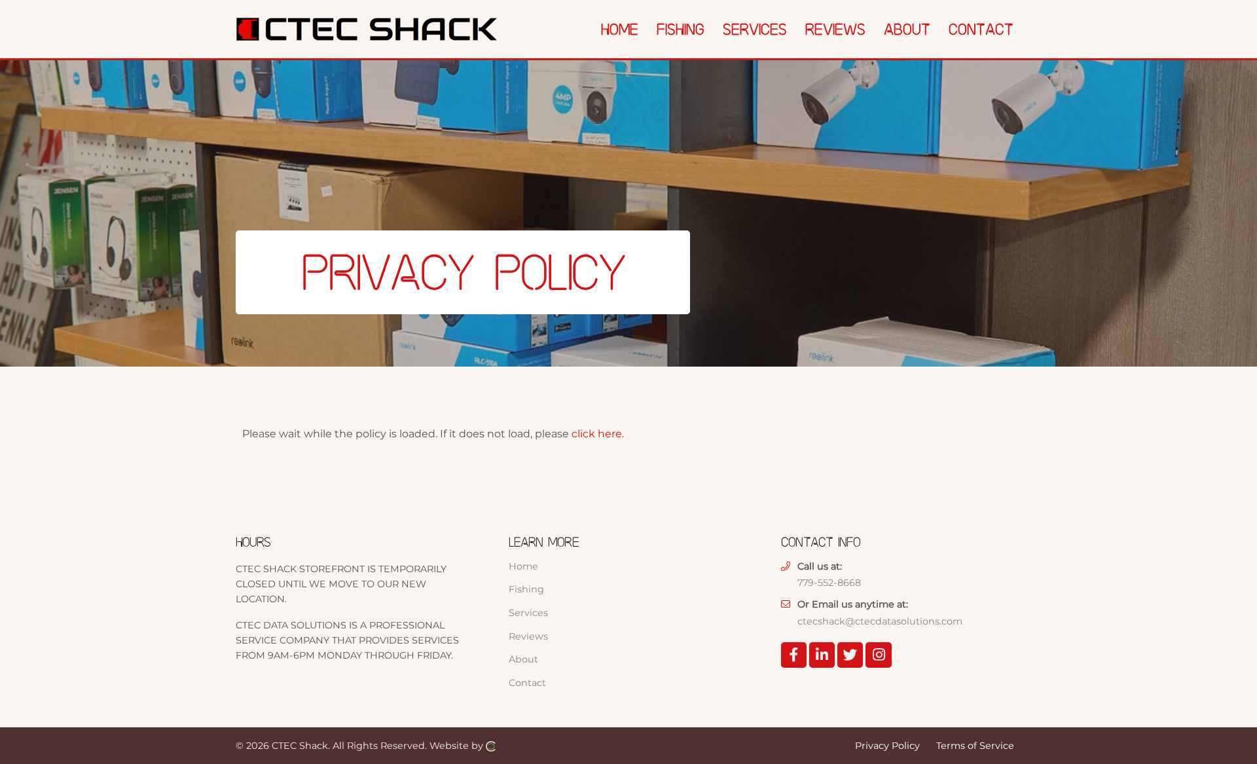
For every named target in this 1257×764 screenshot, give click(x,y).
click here (597, 433)
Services (528, 613)
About (523, 659)
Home (523, 566)
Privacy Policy (887, 745)
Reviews (528, 636)
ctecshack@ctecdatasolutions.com (879, 621)
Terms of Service (975, 745)
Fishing (526, 589)
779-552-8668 (829, 583)
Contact (527, 683)
